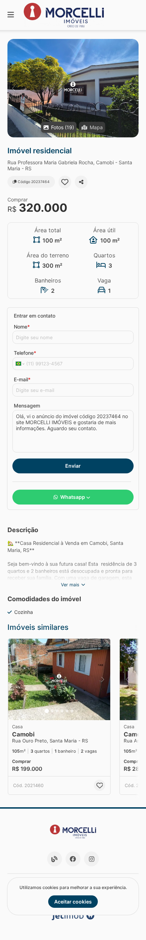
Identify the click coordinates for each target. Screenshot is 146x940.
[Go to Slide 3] (57, 711)
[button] (73, 88)
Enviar (73, 466)
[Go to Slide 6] (72, 711)
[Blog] (54, 858)
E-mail (22, 379)
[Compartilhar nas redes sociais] (81, 182)
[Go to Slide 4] (62, 711)
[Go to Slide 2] (52, 711)
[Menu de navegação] (10, 15)
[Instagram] (91, 858)
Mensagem (27, 406)
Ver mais (70, 584)
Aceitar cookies (73, 902)
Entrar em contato (34, 316)
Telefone (25, 353)
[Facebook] (73, 858)
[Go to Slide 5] (67, 711)
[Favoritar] (64, 182)
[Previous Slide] (13, 88)
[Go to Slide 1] (47, 711)
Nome (22, 327)
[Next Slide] (133, 88)
